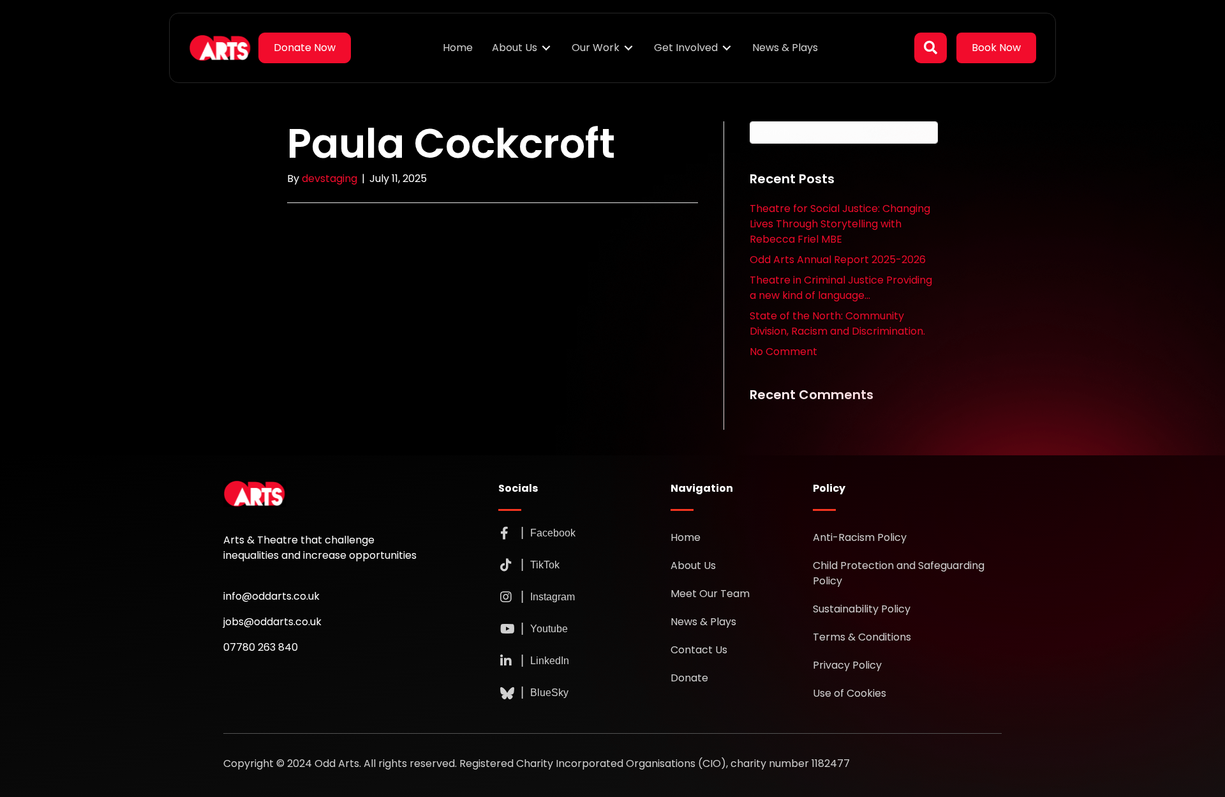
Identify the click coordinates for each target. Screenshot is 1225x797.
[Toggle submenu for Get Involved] (726, 48)
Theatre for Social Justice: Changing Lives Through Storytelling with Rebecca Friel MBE (840, 224)
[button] (930, 48)
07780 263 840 (260, 647)
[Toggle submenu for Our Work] (628, 48)
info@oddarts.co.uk (271, 596)
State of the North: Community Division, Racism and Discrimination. (837, 323)
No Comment (783, 351)
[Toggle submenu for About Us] (546, 48)
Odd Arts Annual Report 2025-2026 (838, 259)
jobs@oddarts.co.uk (272, 621)
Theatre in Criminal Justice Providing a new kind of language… (841, 288)
